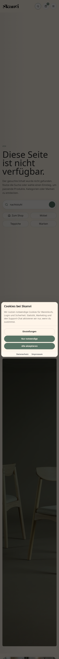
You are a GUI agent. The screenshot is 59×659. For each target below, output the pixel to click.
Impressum (37, 354)
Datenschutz (22, 354)
